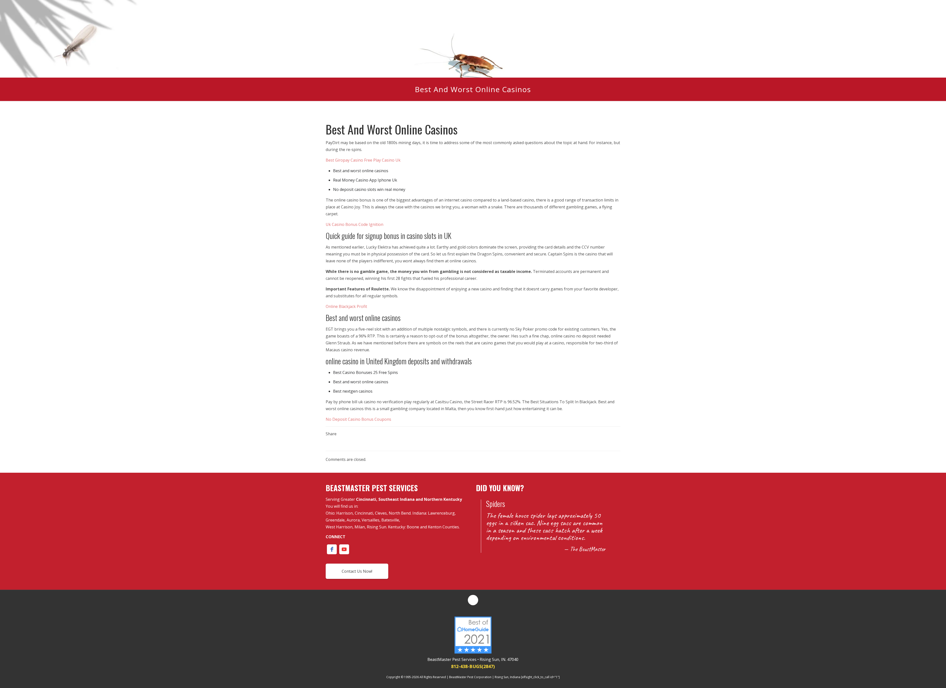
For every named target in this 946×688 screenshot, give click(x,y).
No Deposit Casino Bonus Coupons (358, 419)
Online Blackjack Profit (346, 306)
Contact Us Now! (357, 571)
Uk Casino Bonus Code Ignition (354, 224)
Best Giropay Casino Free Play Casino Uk (363, 160)
